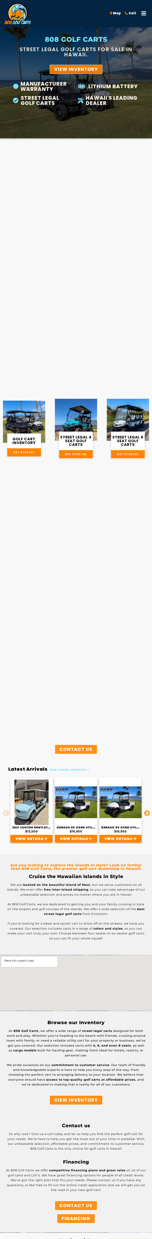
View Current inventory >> (69, 769)
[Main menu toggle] (143, 13)
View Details (30, 839)
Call (132, 13)
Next (145, 810)
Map (116, 13)
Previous (4, 810)
